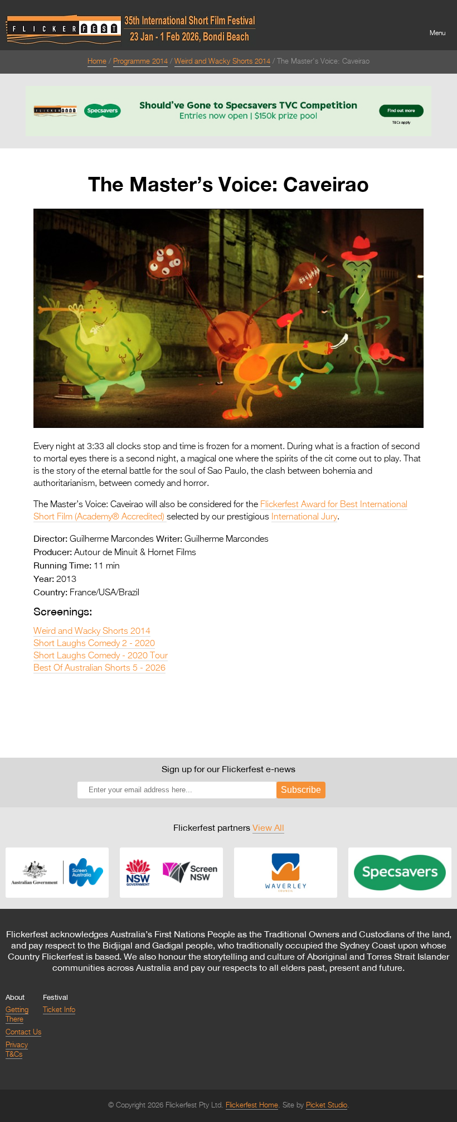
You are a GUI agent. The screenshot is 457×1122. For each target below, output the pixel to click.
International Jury (304, 517)
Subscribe (301, 789)
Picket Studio (326, 1105)
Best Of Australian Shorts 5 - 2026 (99, 668)
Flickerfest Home (252, 1105)
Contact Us (23, 1032)
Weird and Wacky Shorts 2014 (222, 61)
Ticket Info (59, 1010)
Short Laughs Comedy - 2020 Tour (100, 656)
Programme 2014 (140, 61)
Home (96, 61)
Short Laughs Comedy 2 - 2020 (94, 643)
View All (268, 827)
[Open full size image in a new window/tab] (228, 425)
